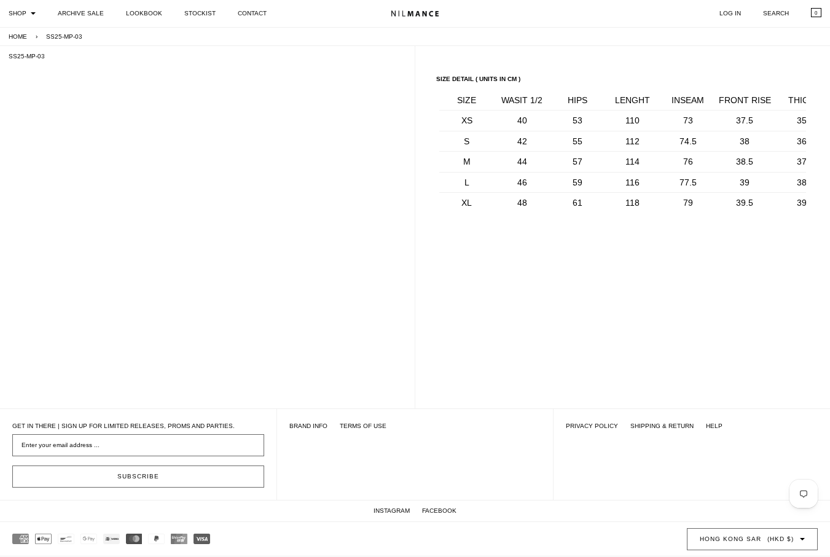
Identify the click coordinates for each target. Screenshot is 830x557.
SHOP (17, 13)
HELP (714, 426)
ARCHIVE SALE (81, 13)
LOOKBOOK (144, 13)
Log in (730, 13)
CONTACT (252, 13)
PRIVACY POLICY (592, 426)
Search (776, 13)
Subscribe (138, 476)
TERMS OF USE (363, 426)
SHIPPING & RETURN (662, 426)
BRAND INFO (308, 426)
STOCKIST (200, 13)
